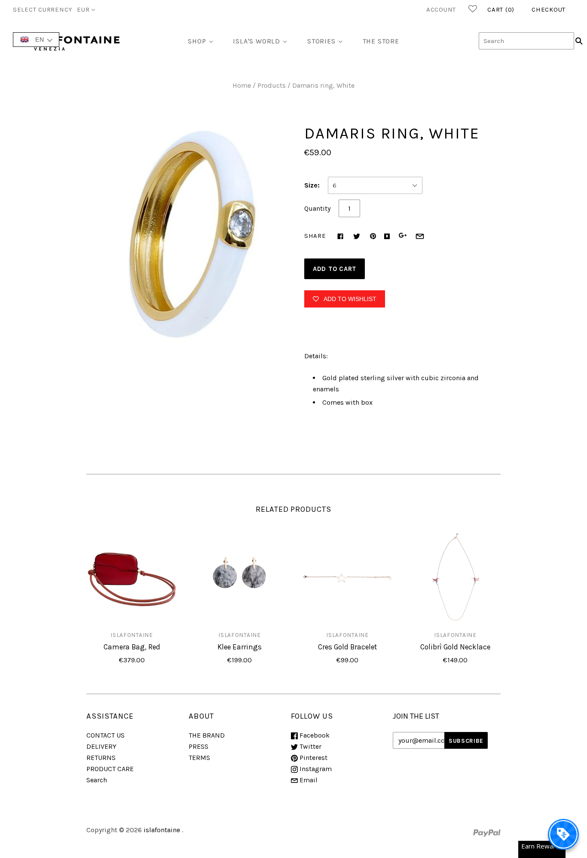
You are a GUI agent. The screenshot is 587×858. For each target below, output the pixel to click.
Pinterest (312, 757)
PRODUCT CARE (110, 769)
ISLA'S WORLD (256, 41)
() (500, 9)
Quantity (317, 208)
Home (241, 85)
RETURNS (101, 757)
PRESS (198, 746)
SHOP (197, 41)
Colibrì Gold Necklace (455, 647)
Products (271, 85)
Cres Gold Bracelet (347, 647)
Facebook (314, 735)
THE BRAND (207, 735)
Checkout (549, 9)
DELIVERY (101, 746)
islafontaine (131, 634)
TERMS (199, 757)
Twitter (309, 746)
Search (96, 780)
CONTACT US (105, 735)
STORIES (321, 41)
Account (441, 9)
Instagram (315, 769)
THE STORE (381, 41)
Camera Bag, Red (132, 647)
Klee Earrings (239, 647)
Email (308, 780)
